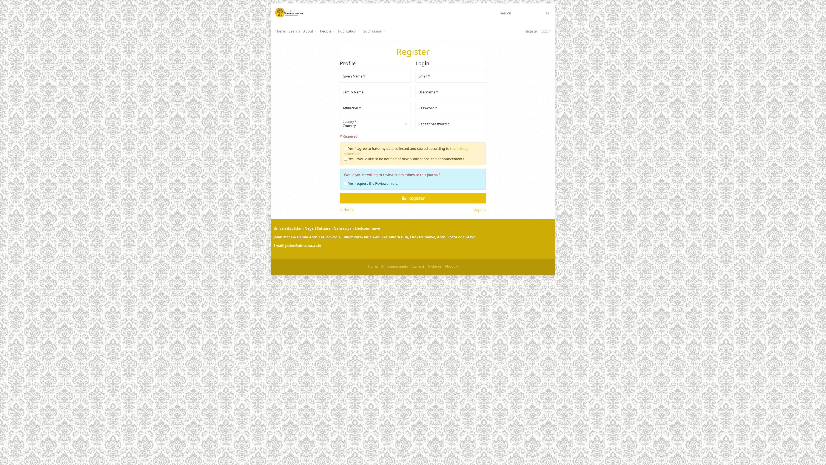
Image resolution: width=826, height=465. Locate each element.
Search (294, 31)
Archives (434, 266)
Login (546, 31)
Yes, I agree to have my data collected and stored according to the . (406, 151)
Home (280, 31)
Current (417, 266)
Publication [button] (347, 31)
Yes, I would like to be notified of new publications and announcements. (406, 159)
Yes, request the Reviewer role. (372, 183)
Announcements (394, 266)
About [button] (308, 31)
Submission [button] (373, 31)
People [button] (326, 31)
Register (531, 31)
